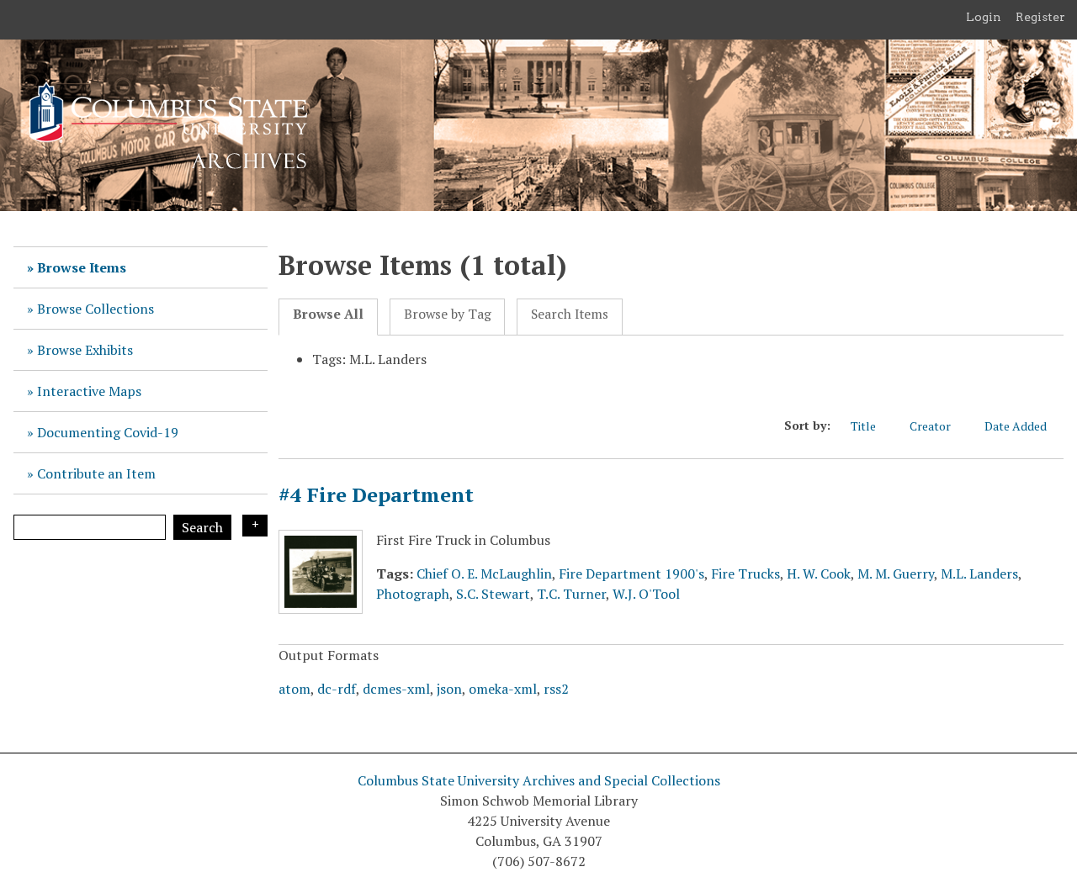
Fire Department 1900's (631, 573)
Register (1040, 17)
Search (202, 527)
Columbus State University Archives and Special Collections (539, 780)
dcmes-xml (396, 688)
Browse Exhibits (85, 350)
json (449, 688)
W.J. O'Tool (646, 593)
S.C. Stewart (493, 593)
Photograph (412, 593)
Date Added (1015, 426)
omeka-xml (503, 688)
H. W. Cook (819, 573)
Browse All (328, 314)
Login (983, 17)
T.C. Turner (571, 593)
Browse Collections (95, 308)
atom (294, 688)
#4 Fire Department (376, 494)
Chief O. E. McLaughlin (484, 573)
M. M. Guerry (895, 573)
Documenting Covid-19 (107, 432)
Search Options (255, 525)
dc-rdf (336, 688)
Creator (930, 426)
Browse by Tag (447, 314)
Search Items (569, 314)
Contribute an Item (96, 473)
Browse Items (81, 267)
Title (863, 426)
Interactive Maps (89, 391)
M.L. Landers (979, 573)
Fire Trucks (745, 573)
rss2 (556, 688)
